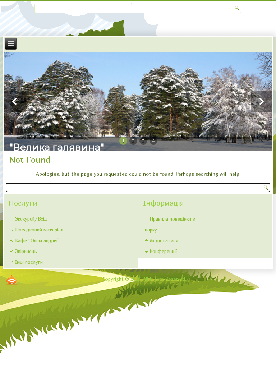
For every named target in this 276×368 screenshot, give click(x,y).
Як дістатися (164, 240)
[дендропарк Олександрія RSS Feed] (11, 280)
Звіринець (26, 251)
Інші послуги (29, 262)
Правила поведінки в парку (170, 224)
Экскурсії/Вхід (31, 219)
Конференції (163, 251)
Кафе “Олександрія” (37, 240)
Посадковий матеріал (39, 230)
